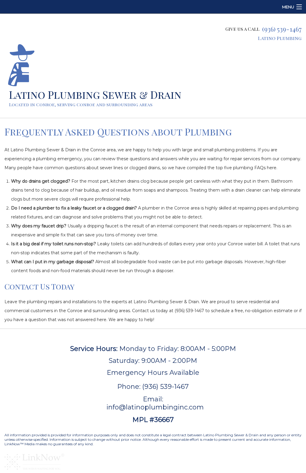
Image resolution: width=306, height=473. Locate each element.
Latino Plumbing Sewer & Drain (95, 94)
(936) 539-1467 (282, 28)
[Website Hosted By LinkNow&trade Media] (34, 461)
